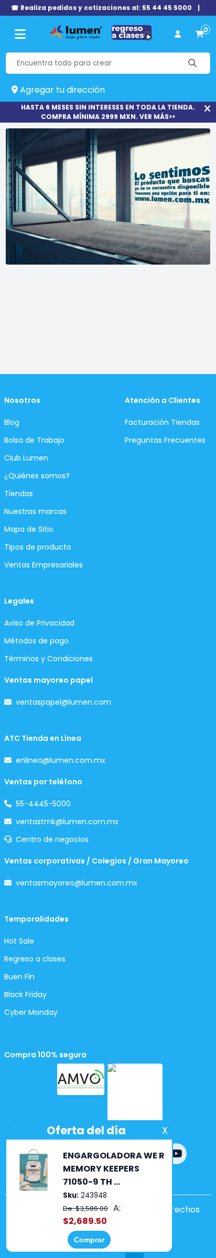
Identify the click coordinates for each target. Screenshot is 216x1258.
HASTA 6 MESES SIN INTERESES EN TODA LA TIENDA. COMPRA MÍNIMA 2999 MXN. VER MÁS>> (108, 112)
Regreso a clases (35, 959)
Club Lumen (26, 458)
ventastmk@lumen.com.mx (67, 821)
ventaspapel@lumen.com (63, 702)
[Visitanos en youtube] (176, 1153)
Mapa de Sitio (28, 529)
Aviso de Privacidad (39, 623)
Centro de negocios (52, 839)
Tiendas (18, 493)
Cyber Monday (31, 1012)
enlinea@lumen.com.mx (60, 760)
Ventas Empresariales (43, 565)
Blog (11, 422)
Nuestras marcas (35, 511)
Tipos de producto (37, 547)
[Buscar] (192, 63)
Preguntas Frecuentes (165, 440)
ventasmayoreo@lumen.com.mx (76, 883)
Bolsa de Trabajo (34, 440)
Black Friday (25, 994)
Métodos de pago (36, 641)
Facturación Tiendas (162, 422)
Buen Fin (19, 976)
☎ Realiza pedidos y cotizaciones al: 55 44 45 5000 (101, 7)
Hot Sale (19, 941)
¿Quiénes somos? (37, 476)
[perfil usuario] (177, 34)
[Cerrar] (207, 109)
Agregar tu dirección (61, 90)
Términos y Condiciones (48, 658)
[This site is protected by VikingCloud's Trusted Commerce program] (135, 1097)
